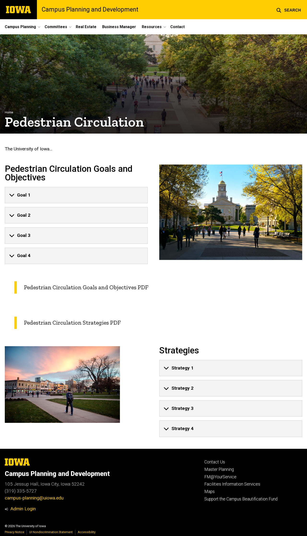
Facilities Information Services (232, 484)
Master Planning (219, 469)
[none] (76, 195)
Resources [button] (152, 27)
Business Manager (119, 27)
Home (9, 112)
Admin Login (23, 508)
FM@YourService (220, 476)
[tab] (76, 195)
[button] (288, 9)
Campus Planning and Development (90, 9)
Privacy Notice (14, 532)
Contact (177, 27)
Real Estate (86, 27)
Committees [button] (56, 27)
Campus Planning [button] (20, 27)
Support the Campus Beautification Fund (240, 499)
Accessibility (86, 532)
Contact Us (214, 462)
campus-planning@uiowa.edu (34, 498)
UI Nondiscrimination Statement (51, 532)
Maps (209, 491)
